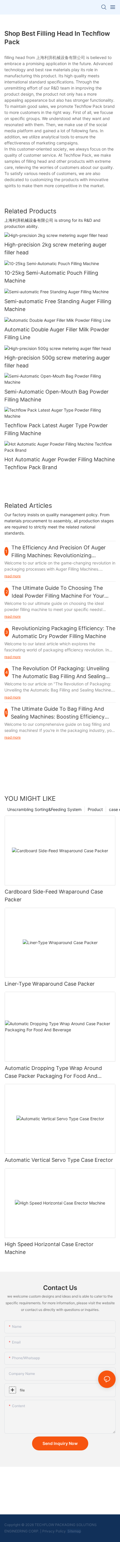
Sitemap (74, 1531)
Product (95, 809)
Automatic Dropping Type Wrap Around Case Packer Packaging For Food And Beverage (53, 1072)
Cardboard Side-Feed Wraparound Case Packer (54, 896)
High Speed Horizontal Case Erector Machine (49, 1248)
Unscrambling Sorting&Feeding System (44, 809)
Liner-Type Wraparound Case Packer (50, 984)
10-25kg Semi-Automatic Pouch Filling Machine (51, 277)
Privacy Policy (54, 1531)
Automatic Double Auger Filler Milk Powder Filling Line (56, 333)
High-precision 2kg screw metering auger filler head (55, 248)
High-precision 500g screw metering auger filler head (57, 362)
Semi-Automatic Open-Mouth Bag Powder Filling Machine (56, 396)
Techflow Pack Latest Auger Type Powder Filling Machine (56, 429)
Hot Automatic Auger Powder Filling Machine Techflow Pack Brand (59, 463)
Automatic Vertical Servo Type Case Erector (59, 1160)
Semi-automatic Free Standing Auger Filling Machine (57, 305)
